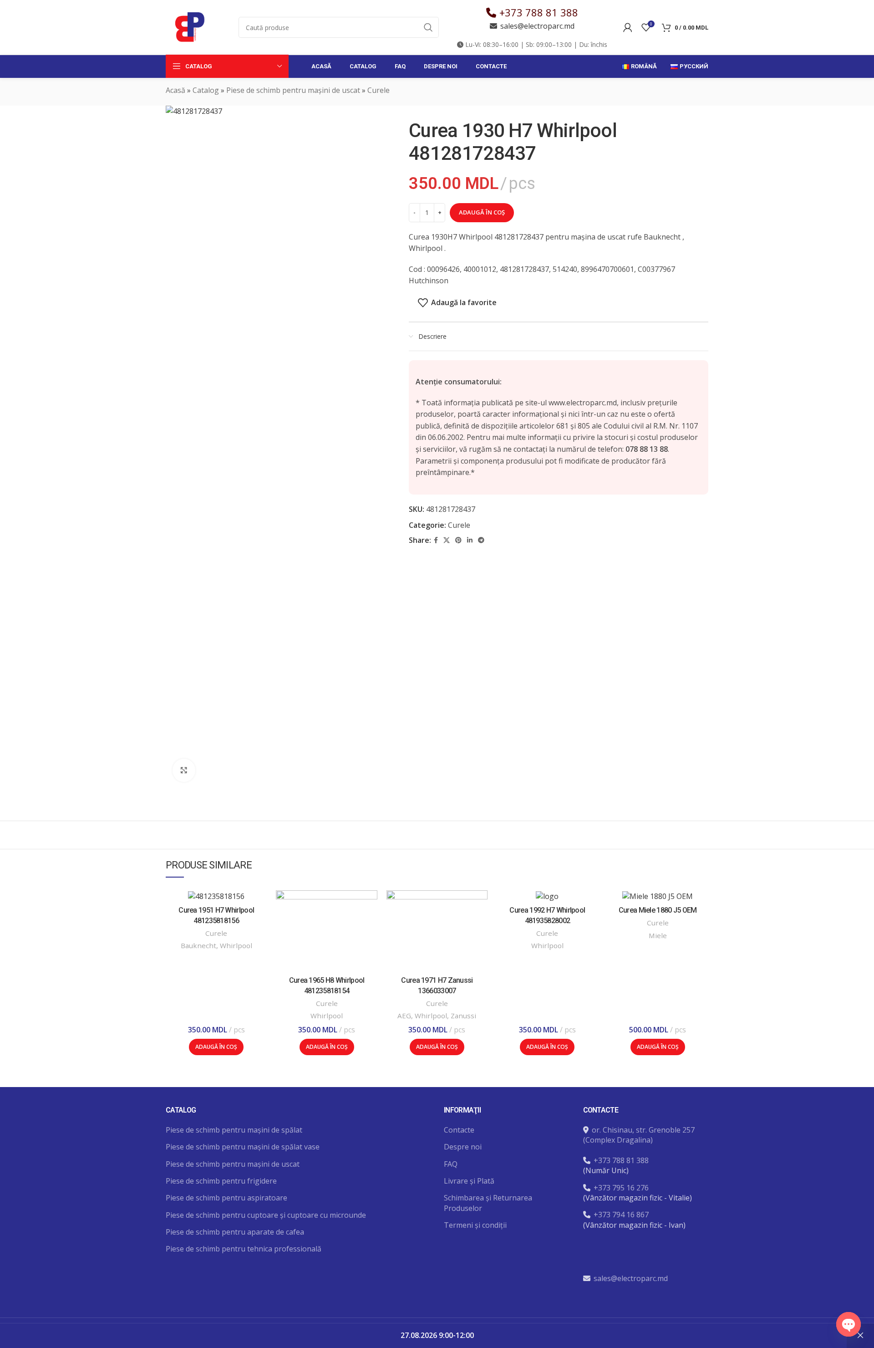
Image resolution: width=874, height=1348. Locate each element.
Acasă (175, 90)
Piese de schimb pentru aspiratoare (226, 1198)
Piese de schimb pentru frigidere (221, 1181)
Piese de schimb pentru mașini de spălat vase (243, 1147)
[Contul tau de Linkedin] (469, 540)
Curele (378, 90)
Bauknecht (198, 945)
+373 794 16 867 (621, 1215)
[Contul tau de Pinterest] (458, 540)
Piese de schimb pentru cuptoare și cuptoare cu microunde (266, 1215)
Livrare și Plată (469, 1181)
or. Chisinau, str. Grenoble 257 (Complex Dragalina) (639, 1135)
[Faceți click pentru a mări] (184, 770)
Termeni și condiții (475, 1225)
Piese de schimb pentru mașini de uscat (293, 90)
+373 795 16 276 (621, 1188)
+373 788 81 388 (538, 12)
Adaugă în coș (482, 212)
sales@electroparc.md (537, 26)
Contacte (459, 1130)
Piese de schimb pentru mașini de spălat (234, 1130)
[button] (216, 1047)
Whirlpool (236, 945)
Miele (658, 935)
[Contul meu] (628, 27)
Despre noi (463, 1147)
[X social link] (446, 540)
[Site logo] (188, 26)
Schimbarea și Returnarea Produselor (488, 1203)
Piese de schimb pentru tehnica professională (243, 1249)
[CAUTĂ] (428, 27)
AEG (404, 1015)
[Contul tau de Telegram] (481, 540)
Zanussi (463, 1015)
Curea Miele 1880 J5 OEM (658, 910)
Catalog (206, 90)
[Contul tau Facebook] (436, 540)
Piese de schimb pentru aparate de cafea (235, 1232)
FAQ (450, 1164)
